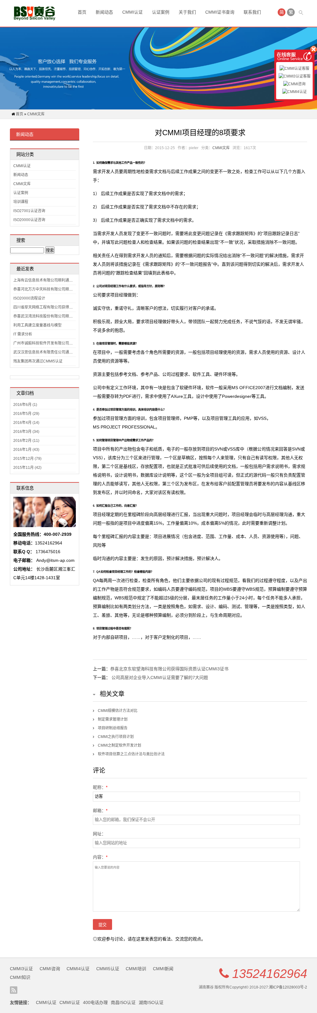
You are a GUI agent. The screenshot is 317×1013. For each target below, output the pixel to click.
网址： (99, 833)
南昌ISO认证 (123, 1002)
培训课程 (20, 202)
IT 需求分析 (22, 334)
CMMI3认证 (21, 968)
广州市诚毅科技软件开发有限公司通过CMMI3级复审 (56, 343)
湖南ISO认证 (151, 1002)
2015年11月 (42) (27, 467)
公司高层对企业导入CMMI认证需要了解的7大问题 (159, 677)
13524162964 (269, 973)
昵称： (100, 787)
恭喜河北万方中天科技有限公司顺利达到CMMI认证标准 (59, 289)
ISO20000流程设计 (29, 298)
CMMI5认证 (107, 968)
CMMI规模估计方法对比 (117, 711)
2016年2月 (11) (26, 440)
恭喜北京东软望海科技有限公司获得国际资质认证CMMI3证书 (169, 668)
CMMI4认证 (78, 968)
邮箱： (100, 810)
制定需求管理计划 (113, 719)
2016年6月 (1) (25, 404)
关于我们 (187, 12)
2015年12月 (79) (27, 458)
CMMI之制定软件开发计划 (119, 745)
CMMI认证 (132, 12)
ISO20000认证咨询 (29, 220)
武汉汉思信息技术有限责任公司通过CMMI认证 (51, 352)
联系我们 (252, 12)
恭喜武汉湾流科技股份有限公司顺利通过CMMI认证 (55, 316)
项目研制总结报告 (113, 728)
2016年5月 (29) (26, 413)
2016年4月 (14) (26, 422)
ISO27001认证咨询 (29, 211)
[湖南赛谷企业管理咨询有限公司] (34, 13)
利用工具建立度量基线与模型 (37, 325)
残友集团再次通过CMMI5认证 (38, 361)
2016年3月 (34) (26, 431)
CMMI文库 (36, 114)
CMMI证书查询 (219, 12)
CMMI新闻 (163, 968)
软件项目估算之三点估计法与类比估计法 (131, 754)
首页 (82, 12)
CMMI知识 (20, 977)
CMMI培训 (136, 968)
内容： (100, 857)
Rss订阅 (13, 990)
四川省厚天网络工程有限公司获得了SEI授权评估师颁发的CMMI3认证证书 (74, 307)
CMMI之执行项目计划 (116, 737)
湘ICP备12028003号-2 (288, 987)
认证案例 (160, 12)
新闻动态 (104, 12)
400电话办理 (95, 1002)
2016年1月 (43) (26, 449)
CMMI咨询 (50, 968)
